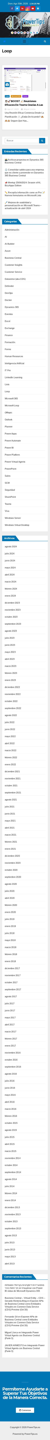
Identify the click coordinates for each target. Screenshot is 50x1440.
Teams (25, 96)
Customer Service (13, 272)
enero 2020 (10, 912)
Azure (8, 251)
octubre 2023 (11, 617)
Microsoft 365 (16, 96)
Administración (12, 230)
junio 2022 (10, 729)
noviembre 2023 (13, 610)
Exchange (10, 328)
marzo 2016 (10, 1109)
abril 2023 (10, 659)
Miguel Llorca (29, 109)
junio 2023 (10, 645)
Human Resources (14, 356)
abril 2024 (10, 575)
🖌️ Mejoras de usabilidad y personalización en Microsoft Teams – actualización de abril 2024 (23, 205)
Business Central (13, 258)
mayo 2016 (10, 1095)
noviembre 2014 (13, 1158)
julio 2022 (9, 722)
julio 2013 (9, 1242)
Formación (10, 342)
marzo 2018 (10, 947)
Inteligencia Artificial (14, 363)
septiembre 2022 (13, 708)
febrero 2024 (11, 589)
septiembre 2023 (13, 624)
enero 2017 (10, 1046)
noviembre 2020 (13, 863)
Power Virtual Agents (15, 462)
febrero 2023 (11, 673)
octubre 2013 (11, 1221)
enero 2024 (10, 596)
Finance (9, 335)
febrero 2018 (11, 954)
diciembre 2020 (12, 856)
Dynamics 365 (12, 307)
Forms (8, 349)
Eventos (9, 314)
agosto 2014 (11, 1179)
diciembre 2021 (12, 771)
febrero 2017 (11, 1039)
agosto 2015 (11, 1130)
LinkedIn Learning (13, 377)
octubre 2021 (11, 785)
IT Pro (8, 370)
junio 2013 (10, 1249)
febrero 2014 (11, 1193)
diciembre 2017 (12, 968)
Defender (9, 286)
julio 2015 (9, 1137)
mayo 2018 (10, 940)
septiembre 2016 (13, 1067)
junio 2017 (10, 1010)
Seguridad (10, 490)
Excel (7, 321)
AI (6, 237)
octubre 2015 (11, 1123)
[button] (45, 41)
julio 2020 (9, 891)
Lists (7, 384)
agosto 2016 (11, 1074)
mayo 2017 (10, 1017)
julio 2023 (9, 638)
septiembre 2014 (13, 1172)
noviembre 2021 (13, 778)
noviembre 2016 (13, 1053)
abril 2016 (10, 1102)
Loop (7, 96)
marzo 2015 (10, 1151)
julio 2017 (9, 1003)
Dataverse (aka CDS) (15, 279)
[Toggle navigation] (24, 41)
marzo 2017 (10, 1032)
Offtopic (8, 412)
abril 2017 (10, 1024)
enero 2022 (10, 764)
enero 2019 (10, 926)
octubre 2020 (11, 870)
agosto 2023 (11, 631)
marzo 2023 (10, 666)
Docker (8, 300)
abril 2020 (10, 898)
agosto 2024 (11, 546)
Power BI (9, 448)
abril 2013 (10, 1264)
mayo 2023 (10, 652)
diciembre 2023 (12, 603)
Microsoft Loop (12, 405)
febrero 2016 (11, 1116)
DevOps (9, 293)
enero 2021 (10, 849)
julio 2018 (9, 933)
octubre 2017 (11, 982)
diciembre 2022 (12, 687)
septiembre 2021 (13, 792)
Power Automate (13, 441)
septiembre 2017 (13, 989)
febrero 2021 (11, 842)
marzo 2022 (10, 750)
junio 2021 (10, 814)
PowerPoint (10, 469)
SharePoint (10, 497)
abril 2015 (10, 1144)
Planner (8, 427)
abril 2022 (10, 743)
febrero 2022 (11, 757)
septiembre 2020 (13, 877)
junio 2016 (10, 1088)
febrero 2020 (11, 905)
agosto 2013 (11, 1235)
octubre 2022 (11, 701)
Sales (7, 476)
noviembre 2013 (13, 1214)
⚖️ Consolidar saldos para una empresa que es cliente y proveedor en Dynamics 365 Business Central (24, 173)
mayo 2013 (10, 1256)
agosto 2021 (11, 800)
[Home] (4, 41)
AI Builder (9, 244)
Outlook (8, 419)
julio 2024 (9, 553)
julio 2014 (9, 1186)
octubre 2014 (11, 1165)
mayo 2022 (10, 736)
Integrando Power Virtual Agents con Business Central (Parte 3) (22, 1335)
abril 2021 (10, 828)
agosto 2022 (11, 715)
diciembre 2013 (12, 1207)
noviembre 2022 (13, 694)
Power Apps (11, 434)
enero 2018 (10, 961)
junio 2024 (10, 560)
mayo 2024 (10, 568)
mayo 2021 (10, 821)
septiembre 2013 (13, 1228)
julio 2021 (9, 807)
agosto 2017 (11, 996)
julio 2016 (9, 1081)
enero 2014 (10, 1200)
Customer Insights (13, 265)
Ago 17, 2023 (13, 109)
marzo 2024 (10, 582)
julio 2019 (9, 919)
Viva (7, 511)
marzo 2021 (10, 835)
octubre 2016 (11, 1060)
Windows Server (13, 518)
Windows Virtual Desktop (17, 525)
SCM (7, 483)
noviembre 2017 (13, 975)
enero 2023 (10, 680)
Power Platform (12, 455)
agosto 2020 (11, 884)
